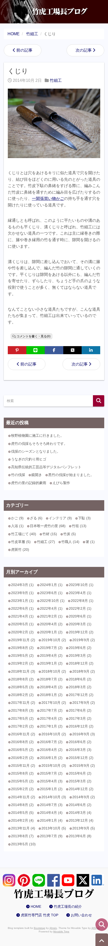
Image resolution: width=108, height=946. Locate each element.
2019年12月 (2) (81, 632)
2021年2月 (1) (51, 616)
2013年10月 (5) (53, 828)
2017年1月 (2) (51, 726)
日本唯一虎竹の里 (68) (48, 526)
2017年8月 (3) (22, 710)
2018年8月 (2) (22, 679)
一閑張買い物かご (48, 198)
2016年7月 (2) (51, 742)
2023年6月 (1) (51, 593)
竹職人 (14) (70, 542)
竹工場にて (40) (23, 534)
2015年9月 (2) (83, 765)
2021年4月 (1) (22, 616)
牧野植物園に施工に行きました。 (37, 435)
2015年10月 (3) (53, 765)
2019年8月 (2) (22, 648)
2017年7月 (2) (51, 710)
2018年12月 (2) (81, 663)
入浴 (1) (17, 526)
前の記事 (24, 50)
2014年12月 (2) (81, 789)
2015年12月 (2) (81, 758)
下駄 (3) (84, 518)
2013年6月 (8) (80, 836)
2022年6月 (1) (22, 608)
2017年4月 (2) (51, 718)
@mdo (53, 928)
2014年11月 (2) (23, 797)
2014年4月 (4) (51, 813)
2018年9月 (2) (83, 671)
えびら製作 (61, 483)
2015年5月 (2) (22, 781)
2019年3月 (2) (80, 655)
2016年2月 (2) (22, 758)
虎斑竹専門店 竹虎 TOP (39, 915)
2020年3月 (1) (80, 624)
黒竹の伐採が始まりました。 (71, 475)
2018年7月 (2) (51, 679)
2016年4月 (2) (51, 750)
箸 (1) (90, 542)
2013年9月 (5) (83, 828)
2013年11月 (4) (23, 828)
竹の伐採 (18, 475)
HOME (36, 906)
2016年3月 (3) (80, 750)
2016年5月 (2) (22, 750)
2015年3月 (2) (80, 781)
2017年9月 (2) (83, 703)
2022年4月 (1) (51, 608)
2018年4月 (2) (51, 687)
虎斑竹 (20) (20, 550)
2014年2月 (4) (22, 820)
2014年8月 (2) (22, 805)
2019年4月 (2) (51, 655)
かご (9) (17, 518)
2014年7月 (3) (51, 805)
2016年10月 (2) (53, 734)
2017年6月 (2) (80, 710)
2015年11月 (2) (23, 765)
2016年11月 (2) (23, 734)
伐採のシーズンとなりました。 (35, 451)
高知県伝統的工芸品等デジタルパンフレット (46, 467)
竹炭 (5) (69, 534)
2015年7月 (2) (51, 773)
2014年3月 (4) (80, 813)
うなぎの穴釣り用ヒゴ (28, 459)
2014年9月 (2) (83, 797)
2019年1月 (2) (51, 663)
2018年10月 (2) (53, 671)
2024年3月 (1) (22, 585)
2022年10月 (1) (52, 601)
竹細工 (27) (46, 542)
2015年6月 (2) (80, 773)
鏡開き (36, 475)
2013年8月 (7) (22, 836)
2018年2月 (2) (22, 695)
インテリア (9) (60, 518)
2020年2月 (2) (22, 632)
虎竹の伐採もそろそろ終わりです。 (39, 444)
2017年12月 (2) (81, 695)
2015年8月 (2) (22, 773)
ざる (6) (36, 518)
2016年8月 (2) (22, 742)
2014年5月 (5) (22, 813)
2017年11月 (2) (23, 703)
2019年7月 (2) (51, 648)
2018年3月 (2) (80, 687)
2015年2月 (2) (22, 789)
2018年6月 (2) (80, 679)
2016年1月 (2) (51, 758)
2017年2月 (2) (22, 726)
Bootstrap (39, 928)
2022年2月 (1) (80, 608)
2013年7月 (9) (51, 836)
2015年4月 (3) (51, 781)
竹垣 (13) (79, 526)
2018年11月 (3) (23, 671)
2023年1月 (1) (22, 601)
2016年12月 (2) (81, 726)
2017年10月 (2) (53, 703)
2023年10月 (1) (81, 585)
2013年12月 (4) (81, 820)
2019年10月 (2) (53, 640)
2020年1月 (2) (51, 632)
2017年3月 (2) (80, 718)
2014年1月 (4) (51, 820)
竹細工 (56, 80)
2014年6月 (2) (80, 805)
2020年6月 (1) (80, 616)
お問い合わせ (81, 915)
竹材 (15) (49, 534)
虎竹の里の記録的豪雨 (28, 483)
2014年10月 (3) (53, 797)
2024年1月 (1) (51, 585)
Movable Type (61, 931)
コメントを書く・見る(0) (33, 336)
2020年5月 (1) (22, 624)
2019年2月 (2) (22, 663)
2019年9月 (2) (83, 640)
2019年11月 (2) (23, 640)
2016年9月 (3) (83, 734)
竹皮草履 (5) (21, 542)
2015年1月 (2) (51, 789)
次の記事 (84, 50)
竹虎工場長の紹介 (68, 906)
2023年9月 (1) (22, 593)
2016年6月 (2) (80, 742)
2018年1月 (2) (51, 695)
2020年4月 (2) (51, 624)
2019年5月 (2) (22, 655)
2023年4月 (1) (80, 593)
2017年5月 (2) (22, 718)
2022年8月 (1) (82, 601)
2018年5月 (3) (22, 687)
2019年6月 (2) (80, 648)
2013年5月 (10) (23, 844)
